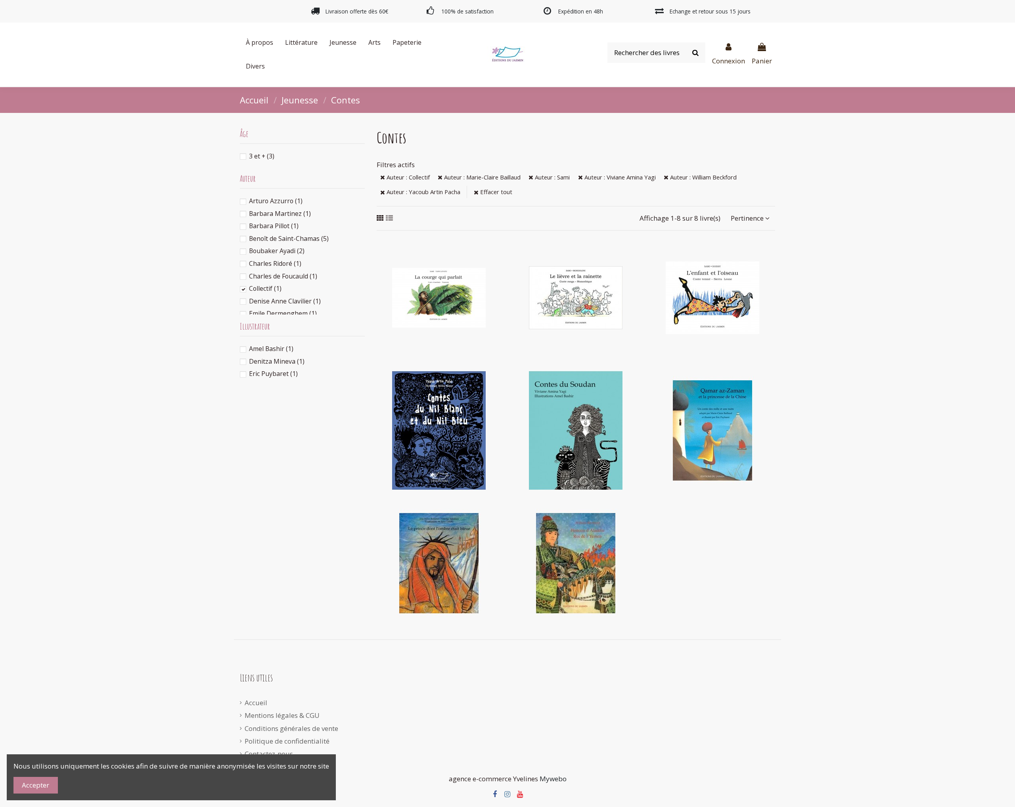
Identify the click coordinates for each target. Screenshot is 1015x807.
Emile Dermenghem (283, 313)
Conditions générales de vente (291, 728)
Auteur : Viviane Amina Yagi (619, 177)
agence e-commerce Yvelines (493, 778)
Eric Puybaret (273, 373)
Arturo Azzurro (276, 201)
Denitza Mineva (276, 361)
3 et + (261, 156)
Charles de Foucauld (283, 276)
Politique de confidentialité (287, 741)
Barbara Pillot (274, 225)
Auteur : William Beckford (702, 177)
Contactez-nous (269, 753)
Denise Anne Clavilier (285, 301)
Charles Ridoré (275, 263)
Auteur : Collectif (407, 177)
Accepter (35, 785)
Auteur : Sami (551, 177)
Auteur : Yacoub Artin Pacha (422, 192)
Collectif (265, 288)
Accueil (256, 702)
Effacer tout (495, 192)
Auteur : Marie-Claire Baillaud (481, 177)
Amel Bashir (271, 348)
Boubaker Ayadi (276, 250)
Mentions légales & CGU (282, 715)
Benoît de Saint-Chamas (289, 238)
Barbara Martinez (280, 213)
